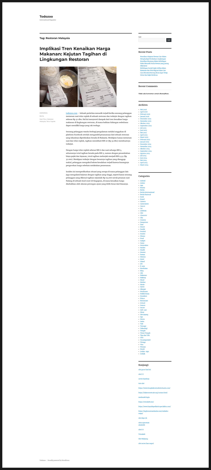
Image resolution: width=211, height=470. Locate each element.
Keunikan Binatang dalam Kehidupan (153, 61)
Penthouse (144, 291)
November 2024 (145, 146)
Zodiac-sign (144, 351)
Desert (142, 227)
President (143, 296)
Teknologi (143, 328)
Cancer (142, 206)
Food (142, 238)
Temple (143, 331)
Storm (142, 319)
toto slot (141, 383)
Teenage (143, 326)
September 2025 (146, 126)
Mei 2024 (143, 160)
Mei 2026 (143, 110)
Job (141, 264)
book (142, 197)
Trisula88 (141, 434)
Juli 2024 (143, 156)
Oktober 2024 (145, 149)
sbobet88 (141, 425)
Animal (142, 181)
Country (143, 220)
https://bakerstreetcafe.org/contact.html (152, 393)
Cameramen (144, 204)
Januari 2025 (144, 142)
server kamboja (143, 379)
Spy (141, 317)
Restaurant (144, 301)
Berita (42, 116)
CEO (141, 213)
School (142, 303)
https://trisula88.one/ (146, 402)
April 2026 (144, 112)
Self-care (143, 310)
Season (142, 305)
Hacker (142, 248)
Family (142, 229)
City (141, 218)
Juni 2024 (143, 158)
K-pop (142, 266)
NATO (142, 287)
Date (141, 225)
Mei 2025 (143, 133)
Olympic (143, 289)
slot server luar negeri (146, 443)
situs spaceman (143, 423)
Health (142, 250)
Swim (142, 321)
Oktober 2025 (145, 123)
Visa (141, 345)
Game (142, 243)
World (142, 349)
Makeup (143, 278)
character (143, 215)
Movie (142, 285)
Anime (142, 183)
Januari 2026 (144, 116)
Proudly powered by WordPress (58, 460)
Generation (144, 245)
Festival (143, 231)
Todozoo (46, 16)
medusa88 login (144, 397)
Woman (143, 347)
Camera (143, 201)
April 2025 (143, 135)
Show (142, 312)
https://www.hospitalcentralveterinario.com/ (154, 388)
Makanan (143, 275)
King (142, 271)
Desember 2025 (145, 119)
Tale (141, 324)
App (141, 185)
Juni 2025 (143, 130)
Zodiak (142, 354)
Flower (142, 236)
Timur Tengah (145, 333)
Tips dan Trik (145, 335)
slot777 (141, 374)
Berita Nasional (145, 195)
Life (141, 273)
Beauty (142, 188)
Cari (139, 37)
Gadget (142, 241)
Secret (142, 308)
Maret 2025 (144, 137)
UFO (141, 338)
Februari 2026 (145, 114)
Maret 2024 (144, 165)
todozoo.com (71, 113)
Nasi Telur (43, 119)
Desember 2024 (145, 144)
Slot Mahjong (143, 439)
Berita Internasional (147, 192)
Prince (142, 298)
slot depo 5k (142, 418)
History (143, 257)
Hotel (142, 259)
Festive (142, 234)
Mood (142, 280)
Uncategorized (145, 340)
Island (142, 261)
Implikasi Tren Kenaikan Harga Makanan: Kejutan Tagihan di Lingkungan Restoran (75, 54)
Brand (142, 199)
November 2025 (145, 121)
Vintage (143, 342)
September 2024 (146, 151)
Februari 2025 (145, 140)
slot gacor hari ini (144, 370)
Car (141, 208)
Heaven (143, 252)
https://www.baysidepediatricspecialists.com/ (154, 406)
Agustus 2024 (145, 153)
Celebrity (143, 211)
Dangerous (144, 222)
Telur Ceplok (50, 121)
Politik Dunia (144, 294)
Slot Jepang (144, 315)
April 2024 (143, 163)
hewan (142, 255)
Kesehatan (144, 268)
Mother (143, 282)
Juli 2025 (143, 128)
